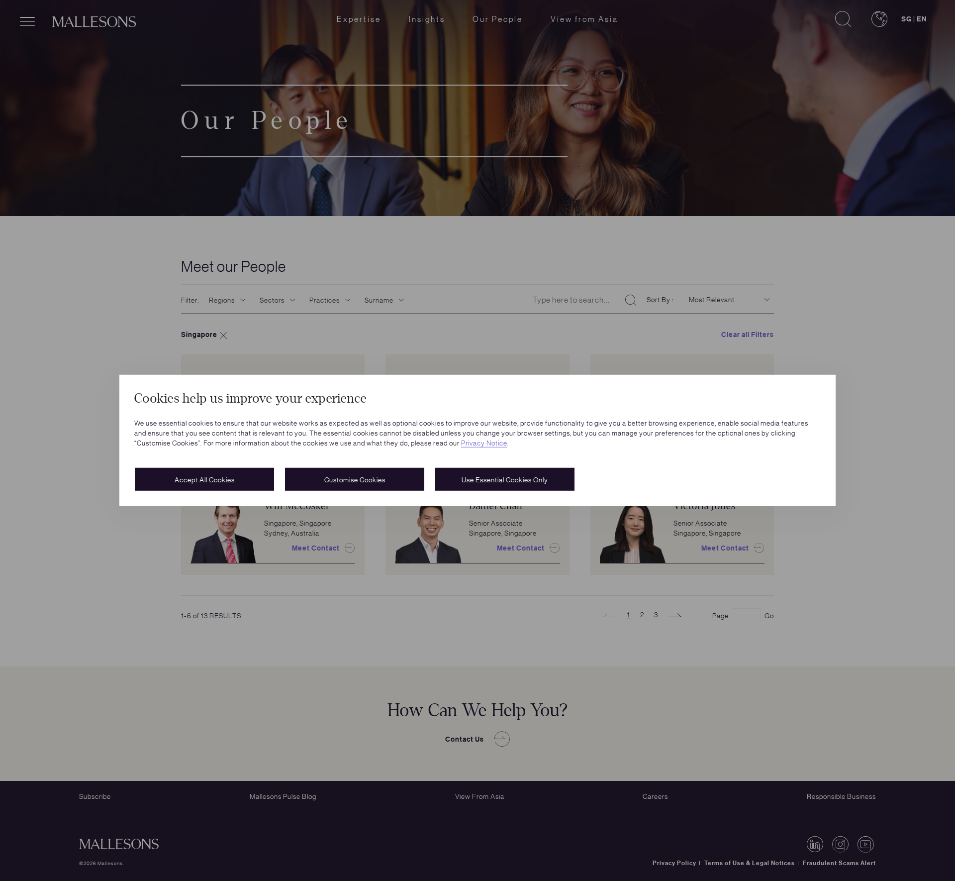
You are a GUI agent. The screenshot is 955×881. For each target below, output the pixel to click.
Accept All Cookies (205, 479)
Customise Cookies (354, 479)
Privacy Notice (484, 442)
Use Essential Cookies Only (505, 479)
